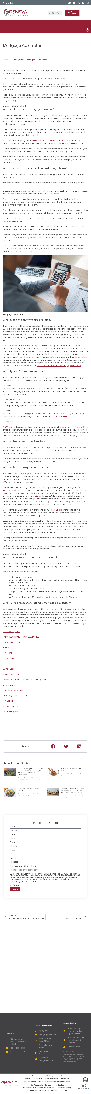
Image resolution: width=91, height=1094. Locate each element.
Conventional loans (12, 487)
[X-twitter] (78, 2)
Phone (13, 842)
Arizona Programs (11, 711)
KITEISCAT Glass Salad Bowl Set (73, 770)
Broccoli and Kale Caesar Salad (28, 790)
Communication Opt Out (54, 1085)
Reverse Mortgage (11, 674)
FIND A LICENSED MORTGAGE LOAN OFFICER (21, 636)
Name (13, 827)
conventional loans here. (61, 405)
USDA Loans (8, 658)
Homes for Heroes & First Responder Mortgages (24, 679)
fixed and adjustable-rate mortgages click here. (59, 365)
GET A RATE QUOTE (11, 631)
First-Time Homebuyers (13, 690)
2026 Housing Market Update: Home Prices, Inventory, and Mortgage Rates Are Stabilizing (30, 772)
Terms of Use (49, 1088)
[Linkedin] (83, 2)
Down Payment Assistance (59, 521)
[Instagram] (87, 2)
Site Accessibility (37, 1085)
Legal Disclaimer (29, 1082)
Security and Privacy (63, 1088)
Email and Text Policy (33, 1090)
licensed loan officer (55, 609)
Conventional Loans (12, 642)
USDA (37, 496)
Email (12, 834)
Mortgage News (18, 59)
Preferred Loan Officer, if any (23, 866)
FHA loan (38, 140)
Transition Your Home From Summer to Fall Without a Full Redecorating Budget (73, 791)
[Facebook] (74, 2)
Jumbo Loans (59, 510)
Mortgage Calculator (37, 59)
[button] (7, 27)
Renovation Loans (11, 706)
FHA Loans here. (22, 394)
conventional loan (55, 140)
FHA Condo (8, 701)
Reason (13, 858)
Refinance (7, 647)
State (12, 850)
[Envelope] (69, 2)
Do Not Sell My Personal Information (56, 1090)
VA (29, 496)
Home (5, 59)
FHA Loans (7, 653)
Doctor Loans (9, 685)
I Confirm (16, 885)
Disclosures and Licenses (33, 1088)
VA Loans (7, 663)
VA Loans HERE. (61, 416)
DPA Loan (9, 427)
